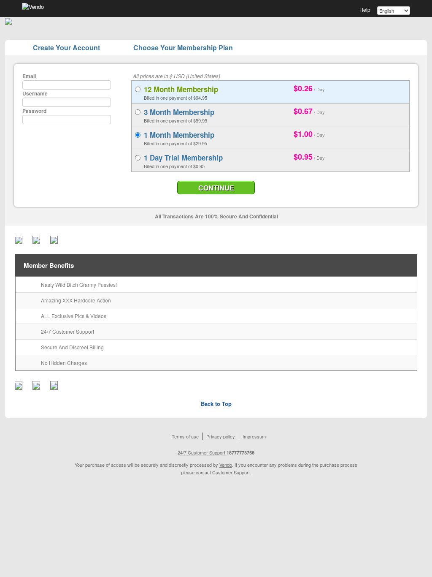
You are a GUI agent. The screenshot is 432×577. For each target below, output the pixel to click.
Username (35, 93)
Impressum (254, 436)
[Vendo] (33, 6)
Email (29, 76)
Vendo (225, 464)
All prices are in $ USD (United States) (176, 75)
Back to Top (216, 404)
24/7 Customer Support (202, 452)
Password (34, 110)
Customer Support (231, 472)
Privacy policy (220, 436)
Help (364, 9)
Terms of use (185, 436)
